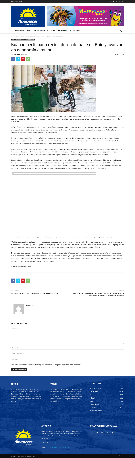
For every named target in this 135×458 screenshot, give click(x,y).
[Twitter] (18, 59)
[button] (121, 30)
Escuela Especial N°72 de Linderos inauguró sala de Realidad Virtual (34, 293)
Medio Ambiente (20, 39)
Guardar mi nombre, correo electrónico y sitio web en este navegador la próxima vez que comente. (47, 365)
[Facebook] (108, 1)
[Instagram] (111, 1)
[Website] (119, 1)
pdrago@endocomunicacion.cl (59, 447)
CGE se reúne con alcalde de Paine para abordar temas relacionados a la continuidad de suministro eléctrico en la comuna (98, 295)
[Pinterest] (23, 59)
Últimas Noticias (30, 39)
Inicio (12, 36)
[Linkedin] (114, 1)
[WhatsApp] (28, 59)
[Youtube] (122, 1)
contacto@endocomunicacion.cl (60, 443)
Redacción (17, 54)
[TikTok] (117, 1)
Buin (17, 36)
